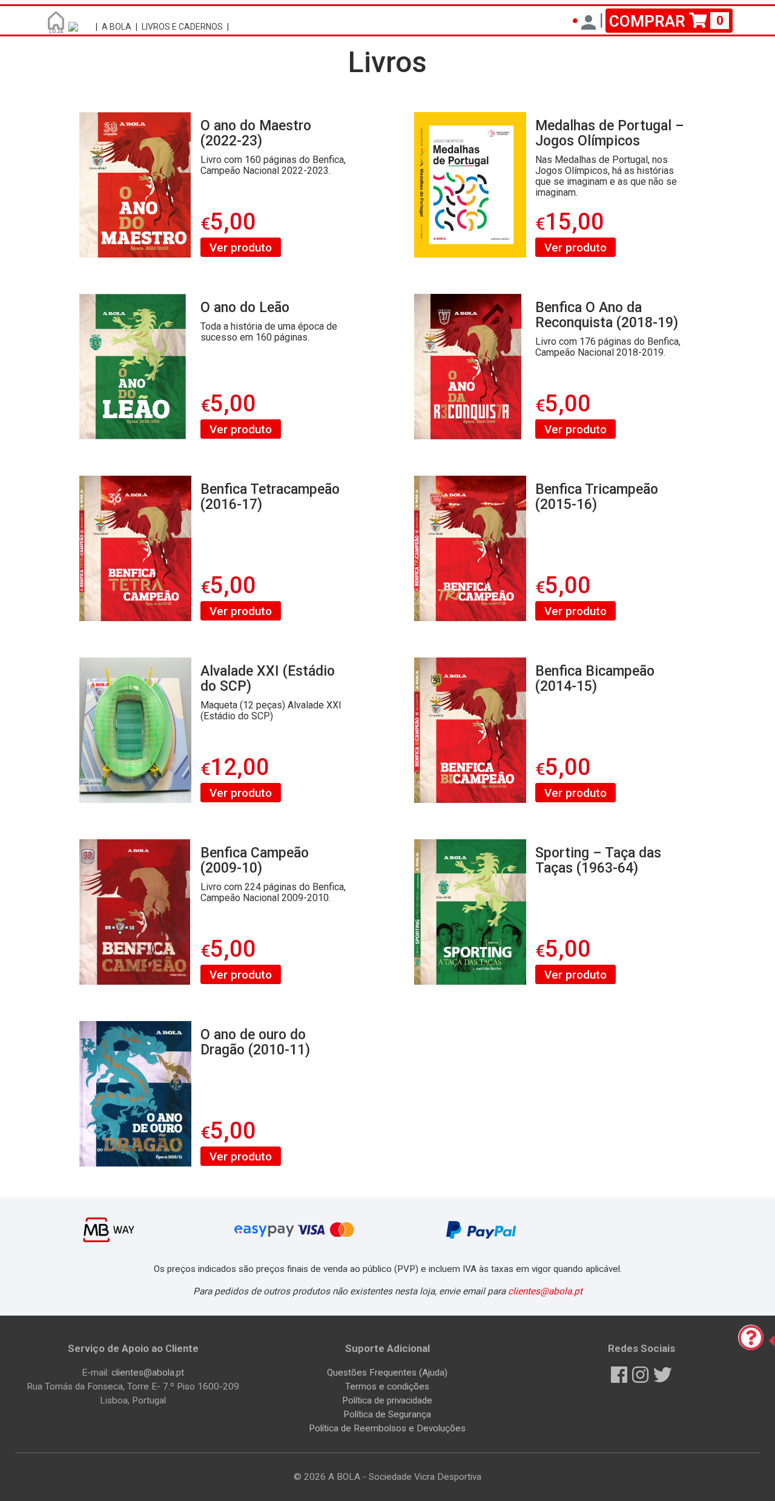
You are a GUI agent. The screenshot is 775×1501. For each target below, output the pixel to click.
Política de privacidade (387, 1400)
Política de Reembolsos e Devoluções (387, 1428)
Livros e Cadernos (182, 27)
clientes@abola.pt (545, 1291)
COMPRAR (666, 21)
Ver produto (240, 247)
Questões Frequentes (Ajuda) (387, 1372)
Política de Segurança (387, 1414)
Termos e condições (387, 1386)
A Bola (116, 27)
